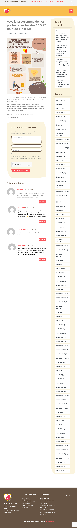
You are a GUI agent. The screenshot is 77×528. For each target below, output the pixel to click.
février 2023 (60, 285)
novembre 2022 (61, 298)
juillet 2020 (59, 416)
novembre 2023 (61, 246)
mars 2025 (59, 173)
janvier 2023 (60, 289)
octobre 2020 (60, 404)
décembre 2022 (61, 293)
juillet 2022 (59, 316)
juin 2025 (59, 160)
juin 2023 (59, 268)
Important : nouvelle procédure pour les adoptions (62, 83)
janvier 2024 (60, 235)
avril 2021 (59, 379)
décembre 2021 (61, 345)
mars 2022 (59, 333)
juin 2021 (59, 370)
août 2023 (59, 260)
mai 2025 (59, 164)
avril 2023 (59, 277)
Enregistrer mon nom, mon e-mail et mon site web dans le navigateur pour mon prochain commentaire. (26, 157)
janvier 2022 (60, 341)
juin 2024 (59, 214)
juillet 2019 (59, 466)
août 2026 (59, 100)
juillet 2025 (59, 156)
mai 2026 (59, 112)
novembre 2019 (61, 450)
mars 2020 (59, 433)
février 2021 (60, 387)
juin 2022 (59, 320)
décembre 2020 (61, 395)
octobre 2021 (60, 354)
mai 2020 (59, 425)
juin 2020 (59, 420)
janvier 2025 (60, 181)
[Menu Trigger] (71, 11)
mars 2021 (59, 383)
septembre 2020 (61, 408)
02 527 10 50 (49, 1)
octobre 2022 (60, 302)
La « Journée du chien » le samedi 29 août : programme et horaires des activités (61, 50)
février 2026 (60, 125)
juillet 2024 (59, 210)
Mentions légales (50, 521)
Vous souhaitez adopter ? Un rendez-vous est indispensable (61, 73)
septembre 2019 (61, 458)
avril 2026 (59, 117)
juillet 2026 (59, 104)
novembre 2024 (61, 191)
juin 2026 (59, 108)
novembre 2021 (61, 350)
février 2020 (60, 437)
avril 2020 (59, 429)
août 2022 (59, 312)
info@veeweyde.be (36, 1)
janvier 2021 (60, 391)
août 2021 (59, 362)
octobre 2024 (60, 196)
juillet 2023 (59, 264)
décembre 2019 (61, 445)
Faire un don (60, 1)
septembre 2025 (61, 148)
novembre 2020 (61, 400)
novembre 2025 (61, 139)
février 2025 (60, 177)
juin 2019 (59, 470)
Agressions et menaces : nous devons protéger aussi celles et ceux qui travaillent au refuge (62, 36)
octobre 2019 (60, 454)
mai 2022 (59, 325)
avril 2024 (59, 223)
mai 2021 (59, 375)
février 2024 (60, 231)
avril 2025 (59, 169)
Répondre (42, 202)
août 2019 (59, 462)
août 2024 (59, 206)
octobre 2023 (60, 250)
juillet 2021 (59, 366)
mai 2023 (59, 273)
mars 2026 (59, 121)
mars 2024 (59, 227)
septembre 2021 (61, 358)
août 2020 (59, 412)
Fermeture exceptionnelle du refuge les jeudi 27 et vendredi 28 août (62, 63)
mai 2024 (59, 219)
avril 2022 (59, 329)
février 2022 (60, 337)
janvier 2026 (60, 129)
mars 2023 (59, 281)
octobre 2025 (60, 144)
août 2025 (59, 152)
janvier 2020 (60, 441)
